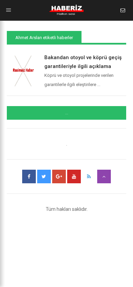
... (66, 113)
